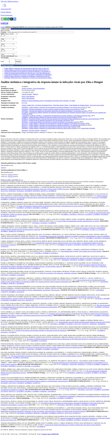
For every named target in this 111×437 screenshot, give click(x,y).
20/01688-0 (28, 191)
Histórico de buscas (13, 1)
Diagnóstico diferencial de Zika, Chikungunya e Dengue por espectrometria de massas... (28, 77)
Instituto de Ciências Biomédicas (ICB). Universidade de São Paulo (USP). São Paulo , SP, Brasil (48, 100)
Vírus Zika (32, 130)
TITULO (3, 167)
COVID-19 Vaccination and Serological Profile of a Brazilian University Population (41, 330)
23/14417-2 (93, 229)
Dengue (37, 130)
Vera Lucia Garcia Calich (97, 105)
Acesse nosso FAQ (6, 9)
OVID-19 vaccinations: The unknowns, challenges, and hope (58, 273)
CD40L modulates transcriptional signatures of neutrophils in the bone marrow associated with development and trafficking (54, 196)
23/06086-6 (71, 373)
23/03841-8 (20, 383)
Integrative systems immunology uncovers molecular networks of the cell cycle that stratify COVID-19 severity (35, 189)
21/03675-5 (36, 383)
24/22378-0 (73, 364)
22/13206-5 (4, 366)
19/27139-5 (89, 389)
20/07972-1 (44, 191)
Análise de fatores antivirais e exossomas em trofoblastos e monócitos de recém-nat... (27, 76)
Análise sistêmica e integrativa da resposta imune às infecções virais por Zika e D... (26, 68)
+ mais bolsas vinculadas (29, 115)
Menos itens (9, 165)
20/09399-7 (65, 364)
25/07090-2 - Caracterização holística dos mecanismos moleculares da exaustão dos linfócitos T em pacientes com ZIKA (55, 111)
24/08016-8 (12, 231)
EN (5, 6)
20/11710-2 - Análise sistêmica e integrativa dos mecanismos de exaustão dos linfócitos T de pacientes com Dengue (53, 123)
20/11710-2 (4, 191)
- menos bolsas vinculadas (87, 128)
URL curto (4, 1)
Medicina (35, 94)
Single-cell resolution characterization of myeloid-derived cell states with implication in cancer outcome (51, 206)
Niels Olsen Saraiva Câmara (60, 105)
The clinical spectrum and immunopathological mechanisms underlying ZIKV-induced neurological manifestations (55, 306)
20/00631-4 (104, 364)
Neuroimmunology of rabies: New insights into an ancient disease (81, 251)
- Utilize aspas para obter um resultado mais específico (19, 32)
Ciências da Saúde (27, 94)
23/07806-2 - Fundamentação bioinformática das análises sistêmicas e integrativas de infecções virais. (63, 115)
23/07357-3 (20, 366)
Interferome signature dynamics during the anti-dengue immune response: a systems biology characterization (34, 381)
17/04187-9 (12, 199)
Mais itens (3, 165)
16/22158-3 (95, 197)
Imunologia (25, 130)
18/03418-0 (81, 364)
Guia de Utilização (6, 12)
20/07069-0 (36, 191)
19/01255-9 (80, 214)
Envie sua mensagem (6, 15)
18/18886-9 (52, 191)
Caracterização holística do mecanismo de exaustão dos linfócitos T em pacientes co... (27, 71)
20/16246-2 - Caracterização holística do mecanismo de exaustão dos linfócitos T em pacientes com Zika (50, 122)
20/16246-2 (20, 191)
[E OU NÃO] (3, 35)
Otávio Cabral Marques (28, 96)
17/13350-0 (89, 364)
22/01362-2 (93, 420)
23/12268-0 (101, 229)
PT (5, 4)
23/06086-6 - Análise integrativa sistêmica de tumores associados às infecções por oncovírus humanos (49, 117)
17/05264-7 (5, 309)
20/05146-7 (12, 216)
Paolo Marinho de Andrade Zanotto (79, 105)
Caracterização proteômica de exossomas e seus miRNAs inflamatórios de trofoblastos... (28, 74)
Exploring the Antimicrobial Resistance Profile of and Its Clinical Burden (73, 425)
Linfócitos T (43, 130)
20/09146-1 (12, 191)
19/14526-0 (88, 214)
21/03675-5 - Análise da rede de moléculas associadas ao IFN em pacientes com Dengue (46, 120)
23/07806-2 (44, 208)
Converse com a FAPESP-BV (50, 434)
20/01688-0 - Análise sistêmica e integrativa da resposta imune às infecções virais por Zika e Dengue (49, 128)
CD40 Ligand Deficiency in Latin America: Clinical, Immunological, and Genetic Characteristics (30, 290)
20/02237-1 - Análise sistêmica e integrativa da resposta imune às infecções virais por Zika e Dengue (49, 126)
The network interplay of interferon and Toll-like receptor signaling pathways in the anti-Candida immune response (46, 356)
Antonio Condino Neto (28, 105)
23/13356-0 (4, 216)
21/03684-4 (96, 214)
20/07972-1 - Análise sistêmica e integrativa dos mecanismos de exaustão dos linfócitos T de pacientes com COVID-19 (54, 125)
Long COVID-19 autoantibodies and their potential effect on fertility (78, 221)
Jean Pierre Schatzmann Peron (43, 105)
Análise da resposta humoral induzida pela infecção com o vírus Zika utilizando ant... (27, 73)
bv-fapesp (3, 27)
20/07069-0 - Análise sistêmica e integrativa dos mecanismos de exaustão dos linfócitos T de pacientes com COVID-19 (54, 107)
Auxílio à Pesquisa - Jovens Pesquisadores (33, 88)
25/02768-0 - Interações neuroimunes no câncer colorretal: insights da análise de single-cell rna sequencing (51, 109)
